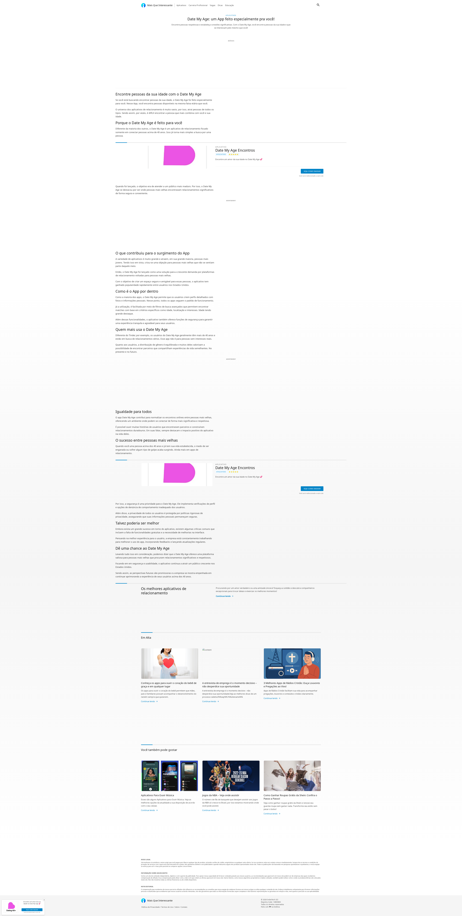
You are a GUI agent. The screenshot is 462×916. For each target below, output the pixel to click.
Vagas (212, 5)
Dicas (220, 5)
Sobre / (178, 907)
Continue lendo (223, 596)
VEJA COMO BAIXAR (312, 171)
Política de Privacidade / (151, 907)
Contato (184, 907)
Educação (229, 5)
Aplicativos (181, 5)
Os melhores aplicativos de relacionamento (163, 590)
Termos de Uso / (168, 907)
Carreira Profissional (198, 5)
